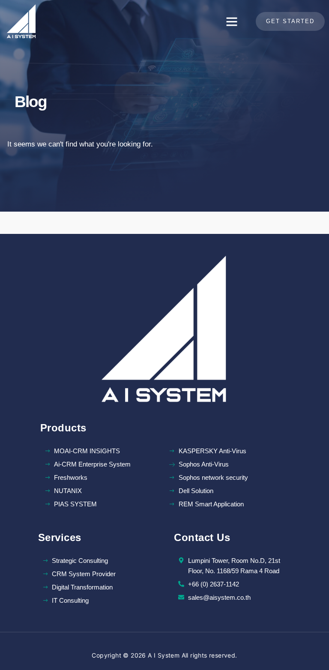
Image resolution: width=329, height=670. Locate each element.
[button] (232, 21)
